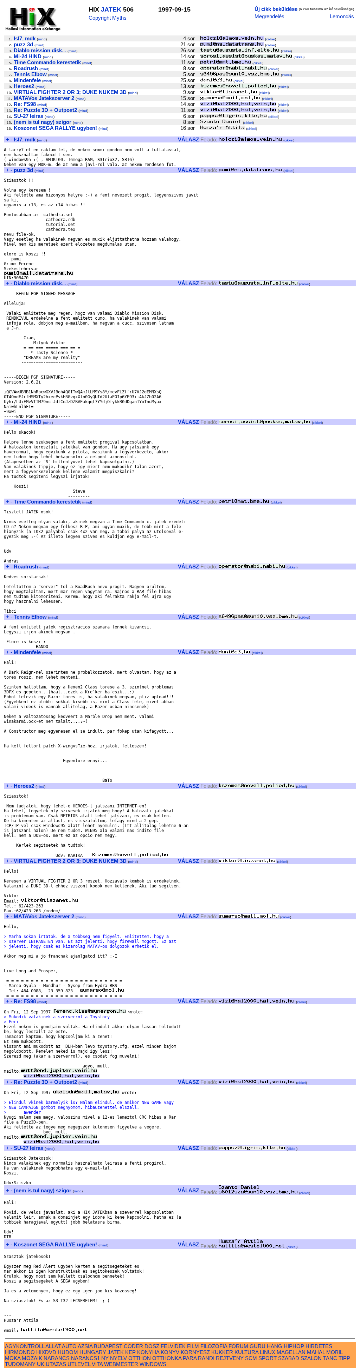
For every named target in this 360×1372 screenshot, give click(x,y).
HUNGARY (92, 1352)
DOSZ (151, 1346)
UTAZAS (56, 1364)
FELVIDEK (173, 1346)
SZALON (311, 1358)
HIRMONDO (20, 1352)
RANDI (206, 1358)
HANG (274, 1346)
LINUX (267, 1352)
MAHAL (316, 1352)
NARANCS (57, 1358)
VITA (97, 1364)
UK (40, 1364)
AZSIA (85, 1346)
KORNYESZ (195, 1352)
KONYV (170, 1352)
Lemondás (342, 16)
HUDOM (68, 1352)
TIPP (344, 1358)
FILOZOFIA (213, 1346)
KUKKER (222, 1352)
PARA (190, 1358)
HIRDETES (319, 1346)
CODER (133, 1346)
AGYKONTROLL (24, 1346)
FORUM (238, 1346)
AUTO (69, 1346)
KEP (130, 1352)
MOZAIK (32, 1358)
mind (42, 39)
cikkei (270, 39)
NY (105, 1358)
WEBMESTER (121, 1364)
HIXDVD (46, 1352)
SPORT (267, 1358)
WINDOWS (153, 1364)
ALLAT (53, 1346)
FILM (193, 1346)
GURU (257, 1346)
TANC (330, 1358)
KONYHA (148, 1352)
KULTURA (246, 1352)
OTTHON (139, 1358)
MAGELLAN (291, 1352)
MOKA (12, 1358)
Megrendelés (269, 16)
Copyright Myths (108, 18)
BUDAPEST (108, 1346)
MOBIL (334, 1352)
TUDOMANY (20, 1364)
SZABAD (288, 1358)
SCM (251, 1358)
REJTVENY (230, 1358)
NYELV (118, 1358)
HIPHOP (294, 1346)
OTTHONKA (166, 1358)
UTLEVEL (79, 1364)
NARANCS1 (85, 1358)
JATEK (111, 9)
